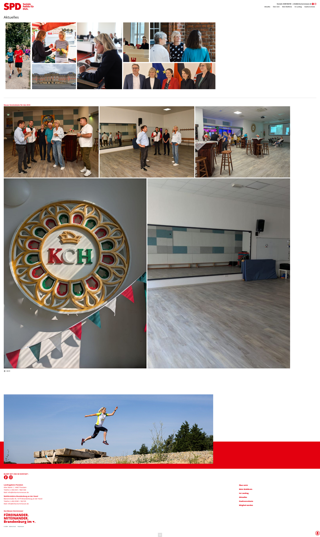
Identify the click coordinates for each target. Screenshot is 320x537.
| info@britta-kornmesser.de (301, 4)
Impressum (21, 526)
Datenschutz (12, 526)
